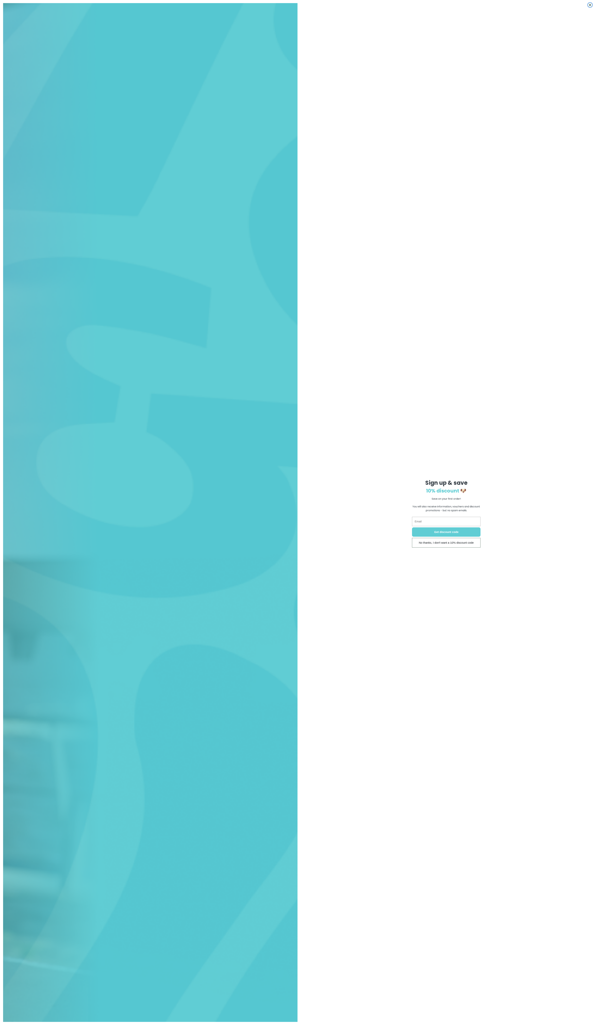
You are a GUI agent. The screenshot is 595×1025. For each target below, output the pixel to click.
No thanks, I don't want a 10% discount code (446, 542)
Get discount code (446, 532)
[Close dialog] (590, 4)
